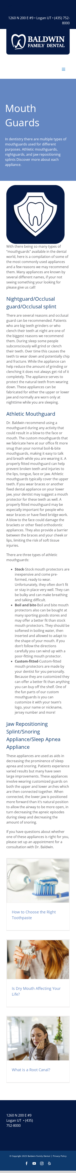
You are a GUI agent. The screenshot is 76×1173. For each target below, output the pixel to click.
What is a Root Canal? (31, 1069)
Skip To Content (18, 6)
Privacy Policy (59, 1155)
